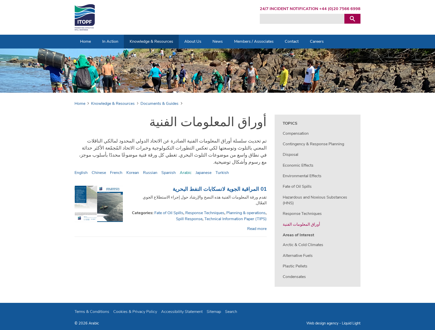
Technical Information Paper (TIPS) (235, 219)
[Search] (352, 19)
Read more (257, 228)
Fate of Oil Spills (168, 213)
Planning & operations (246, 213)
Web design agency (322, 323)
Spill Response (189, 219)
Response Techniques (204, 213)
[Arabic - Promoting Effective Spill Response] (85, 17)
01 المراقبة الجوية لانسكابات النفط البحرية (220, 189)
